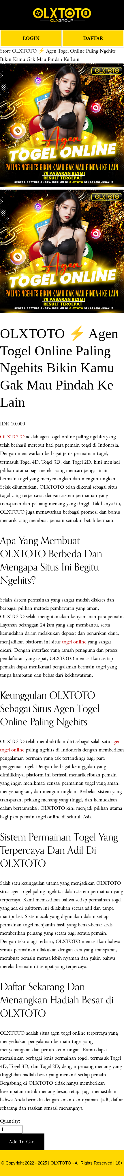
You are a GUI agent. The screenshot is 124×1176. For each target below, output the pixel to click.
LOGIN (31, 38)
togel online (74, 642)
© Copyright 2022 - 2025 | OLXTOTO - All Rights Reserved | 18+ (62, 1163)
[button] (22, 1141)
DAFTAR (93, 38)
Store (5, 51)
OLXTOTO (12, 436)
